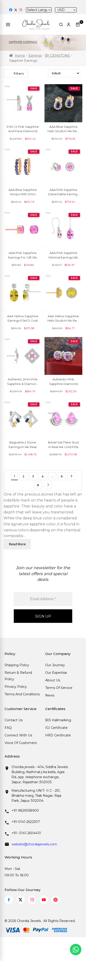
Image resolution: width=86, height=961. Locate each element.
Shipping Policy (17, 665)
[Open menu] (9, 24)
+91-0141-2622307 (25, 822)
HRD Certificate (58, 735)
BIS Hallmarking (58, 720)
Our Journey (55, 665)
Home (20, 55)
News (49, 695)
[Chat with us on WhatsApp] (75, 949)
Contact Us (13, 720)
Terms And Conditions (22, 694)
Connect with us (18, 735)
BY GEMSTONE (57, 55)
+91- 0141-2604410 (26, 833)
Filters (19, 73)
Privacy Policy (16, 687)
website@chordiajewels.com (34, 844)
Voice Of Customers (21, 743)
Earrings (35, 55)
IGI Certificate (56, 728)
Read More (17, 544)
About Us (52, 680)
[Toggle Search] (61, 24)
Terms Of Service (58, 688)
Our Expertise (56, 673)
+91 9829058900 (25, 810)
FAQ (8, 728)
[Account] (69, 24)
